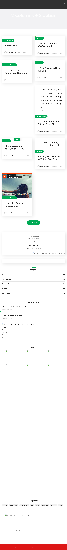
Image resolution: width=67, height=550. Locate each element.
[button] (64, 4)
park (37, 505)
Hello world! (10, 45)
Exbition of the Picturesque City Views (14, 306)
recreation (45, 505)
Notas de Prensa (9, 65)
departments (13, 505)
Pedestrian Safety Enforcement (12, 315)
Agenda (39, 63)
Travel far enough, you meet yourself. (50, 143)
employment (24, 505)
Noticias (39, 38)
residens (53, 505)
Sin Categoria (8, 40)
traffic (60, 505)
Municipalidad (41, 116)
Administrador (11, 52)
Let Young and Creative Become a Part (23, 324)
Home (25, 21)
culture (5, 505)
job (32, 505)
